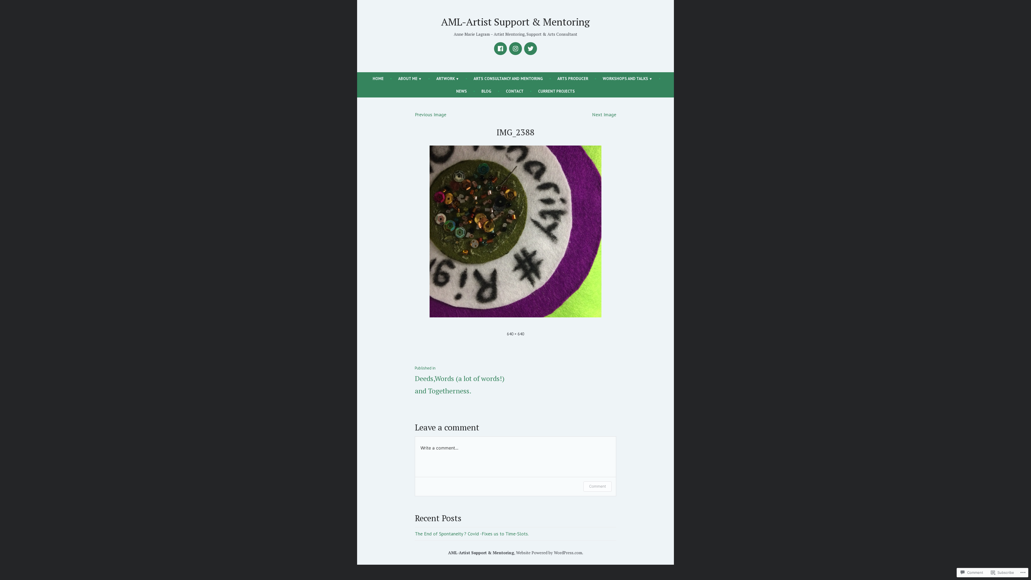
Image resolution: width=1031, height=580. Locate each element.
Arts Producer (572, 78)
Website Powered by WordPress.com (549, 552)
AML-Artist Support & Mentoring (515, 21)
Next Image (604, 114)
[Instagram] (515, 48)
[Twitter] (530, 48)
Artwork (445, 78)
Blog (486, 91)
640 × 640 (515, 333)
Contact (515, 91)
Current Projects (556, 91)
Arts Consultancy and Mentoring (508, 78)
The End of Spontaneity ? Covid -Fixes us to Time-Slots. (472, 534)
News (461, 91)
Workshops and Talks (625, 78)
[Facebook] (500, 48)
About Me (408, 78)
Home (378, 78)
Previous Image (430, 114)
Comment (597, 486)
